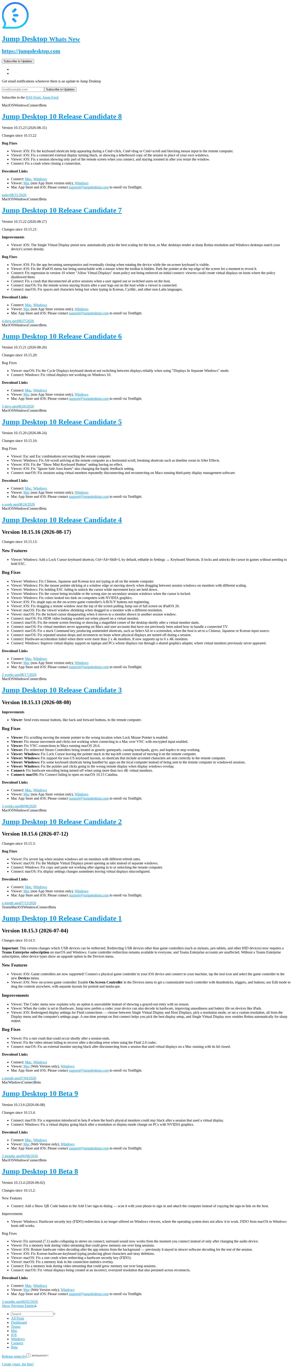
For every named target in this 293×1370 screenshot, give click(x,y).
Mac (28, 179)
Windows (40, 179)
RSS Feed (33, 97)
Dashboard (19, 1322)
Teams (15, 1327)
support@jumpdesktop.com (89, 187)
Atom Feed (50, 97)
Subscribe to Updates (18, 61)
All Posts (17, 1318)
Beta (14, 1347)
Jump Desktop (41, 39)
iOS (14, 1335)
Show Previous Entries (18, 1306)
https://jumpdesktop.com (31, 51)
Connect (17, 1343)
